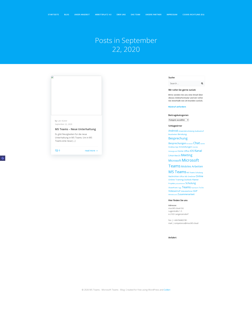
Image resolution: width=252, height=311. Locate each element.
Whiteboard (172, 194)
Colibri (167, 289)
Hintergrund (172, 151)
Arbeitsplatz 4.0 (103, 14)
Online (199, 176)
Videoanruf (174, 190)
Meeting (186, 155)
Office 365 (183, 176)
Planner (195, 179)
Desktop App (173, 147)
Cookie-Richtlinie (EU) (193, 14)
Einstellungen (185, 146)
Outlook (188, 179)
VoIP (195, 191)
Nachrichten (173, 176)
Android (173, 130)
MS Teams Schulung (195, 172)
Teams (186, 187)
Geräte (195, 147)
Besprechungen (177, 143)
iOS (192, 151)
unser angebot (82, 14)
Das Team (135, 14)
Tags (179, 188)
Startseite (53, 14)
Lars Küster (62, 120)
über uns (121, 14)
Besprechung (178, 138)
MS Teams (177, 171)
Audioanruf (199, 131)
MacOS (177, 155)
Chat (196, 143)
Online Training (175, 179)
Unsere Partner (153, 14)
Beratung (182, 134)
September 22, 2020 (63, 124)
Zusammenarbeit (186, 194)
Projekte (171, 183)
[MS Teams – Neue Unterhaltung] (76, 95)
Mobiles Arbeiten (192, 166)
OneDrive (191, 176)
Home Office (183, 151)
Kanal (198, 151)
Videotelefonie (187, 191)
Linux (171, 155)
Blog (66, 14)
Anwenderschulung (186, 131)
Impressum (172, 14)
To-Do (201, 188)
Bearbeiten (172, 134)
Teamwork (194, 188)
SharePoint (172, 187)
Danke (202, 144)
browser (190, 144)
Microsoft (174, 160)
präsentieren (180, 183)
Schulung (190, 183)
